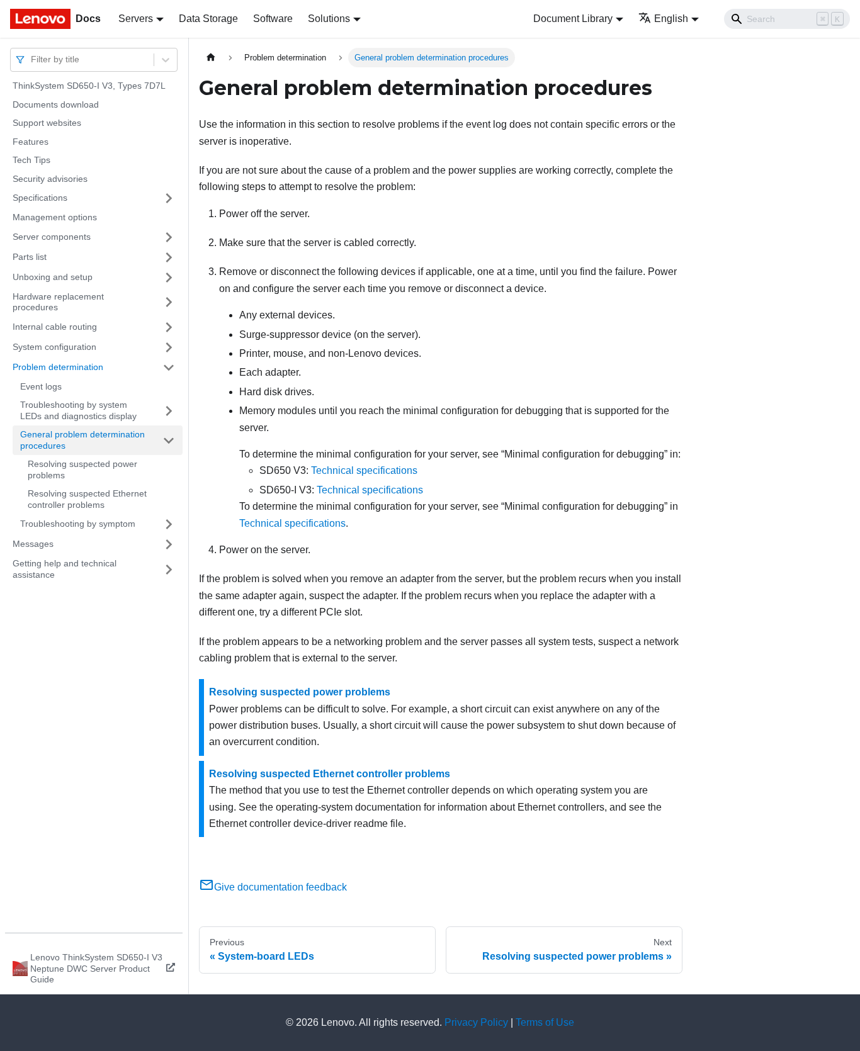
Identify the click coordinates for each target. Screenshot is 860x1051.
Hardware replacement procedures (58, 302)
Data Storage (208, 18)
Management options (55, 217)
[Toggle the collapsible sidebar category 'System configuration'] (169, 347)
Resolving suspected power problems (82, 469)
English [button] (671, 18)
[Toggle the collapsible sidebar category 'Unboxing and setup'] (169, 277)
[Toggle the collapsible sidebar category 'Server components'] (169, 237)
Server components (52, 237)
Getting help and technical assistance (64, 569)
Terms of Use (545, 1022)
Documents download (56, 104)
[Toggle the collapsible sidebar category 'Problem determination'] (169, 367)
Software (273, 18)
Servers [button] (135, 18)
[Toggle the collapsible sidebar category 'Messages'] (169, 544)
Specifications (40, 198)
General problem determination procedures (82, 440)
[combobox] (32, 59)
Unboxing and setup (53, 277)
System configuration (54, 347)
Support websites (47, 123)
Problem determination (58, 367)
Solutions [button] (329, 18)
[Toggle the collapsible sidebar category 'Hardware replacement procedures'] (169, 302)
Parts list (30, 257)
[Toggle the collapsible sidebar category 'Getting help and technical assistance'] (169, 569)
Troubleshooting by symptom (77, 524)
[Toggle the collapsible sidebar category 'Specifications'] (169, 198)
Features (30, 142)
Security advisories (50, 179)
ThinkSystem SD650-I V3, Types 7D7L (89, 86)
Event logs (41, 386)
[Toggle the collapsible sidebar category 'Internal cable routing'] (169, 327)
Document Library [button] (573, 18)
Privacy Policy (476, 1022)
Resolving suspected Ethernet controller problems (87, 499)
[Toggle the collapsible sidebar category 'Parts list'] (169, 257)
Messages (33, 544)
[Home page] (211, 57)
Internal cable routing (55, 327)
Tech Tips (31, 160)
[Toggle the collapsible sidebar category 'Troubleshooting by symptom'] (169, 524)
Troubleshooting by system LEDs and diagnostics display (78, 410)
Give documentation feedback (280, 887)
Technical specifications (364, 470)
